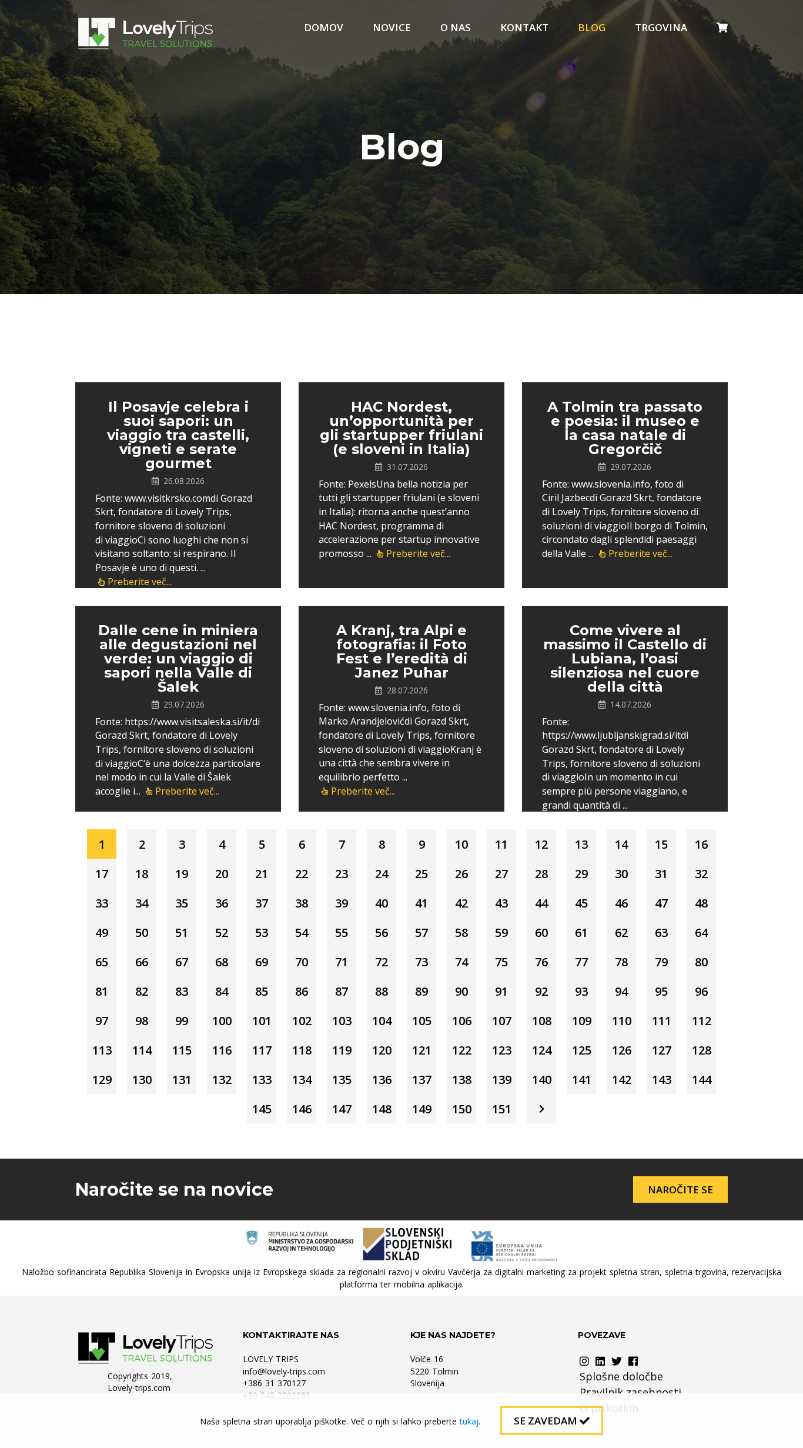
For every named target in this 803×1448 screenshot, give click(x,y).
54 (301, 932)
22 (301, 874)
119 (342, 1050)
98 (141, 1021)
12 (541, 844)
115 (182, 1050)
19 (181, 874)
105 (421, 1021)
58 (461, 932)
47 (661, 903)
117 (262, 1050)
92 (541, 991)
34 (141, 903)
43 (501, 903)
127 (661, 1050)
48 (701, 903)
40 (381, 903)
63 (661, 932)
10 (461, 844)
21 (261, 874)
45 (581, 903)
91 (501, 991)
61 (581, 932)
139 (501, 1079)
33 (101, 903)
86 (301, 991)
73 (421, 962)
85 (261, 991)
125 (581, 1050)
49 (101, 932)
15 (661, 844)
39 (341, 903)
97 (101, 1021)
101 (262, 1021)
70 (301, 962)
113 (102, 1050)
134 (302, 1079)
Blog (591, 27)
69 (261, 962)
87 (341, 991)
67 (181, 962)
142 (621, 1079)
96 (701, 991)
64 (701, 932)
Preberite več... (140, 581)
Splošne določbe (621, 1376)
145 (262, 1109)
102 (302, 1021)
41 (421, 903)
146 (302, 1109)
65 (101, 962)
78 (621, 962)
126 (621, 1050)
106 (461, 1021)
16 (701, 844)
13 (581, 844)
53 (261, 932)
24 (381, 874)
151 (501, 1109)
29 (581, 874)
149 (421, 1109)
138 (461, 1079)
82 (141, 991)
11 (501, 844)
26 (461, 874)
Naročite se (680, 1189)
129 (102, 1079)
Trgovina (661, 27)
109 (581, 1021)
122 (461, 1050)
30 (621, 874)
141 (581, 1079)
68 (221, 962)
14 (621, 844)
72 (381, 962)
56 (381, 932)
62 (621, 932)
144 (701, 1079)
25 (421, 874)
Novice (392, 27)
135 (342, 1079)
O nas (455, 27)
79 (661, 962)
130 (142, 1079)
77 (581, 962)
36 (221, 903)
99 (181, 1021)
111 (661, 1021)
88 (381, 991)
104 (382, 1021)
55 (341, 932)
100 (222, 1021)
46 (621, 903)
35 (181, 903)
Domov (323, 27)
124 (541, 1050)
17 (101, 874)
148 (382, 1109)
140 (541, 1079)
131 (182, 1079)
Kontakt (524, 27)
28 (541, 874)
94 (621, 991)
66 (141, 962)
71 (341, 962)
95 (661, 991)
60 (541, 932)
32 (701, 874)
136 (382, 1079)
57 (421, 932)
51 (181, 932)
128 (701, 1050)
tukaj (469, 1421)
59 (501, 932)
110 (621, 1021)
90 (461, 991)
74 (461, 962)
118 (302, 1050)
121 (421, 1050)
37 (261, 903)
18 (141, 874)
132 (222, 1079)
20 (221, 874)
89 (421, 991)
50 (141, 932)
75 (501, 962)
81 (101, 991)
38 (301, 903)
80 (701, 962)
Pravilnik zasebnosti (630, 1392)
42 (461, 903)
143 (661, 1079)
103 (342, 1021)
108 (541, 1021)
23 (341, 874)
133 (262, 1079)
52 (221, 932)
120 (382, 1050)
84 (221, 991)
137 (421, 1079)
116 (222, 1050)
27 (501, 874)
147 (342, 1109)
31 (661, 874)
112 (701, 1021)
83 (181, 991)
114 (142, 1050)
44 (541, 903)
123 (501, 1050)
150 (461, 1109)
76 (541, 962)
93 (581, 991)
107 (501, 1021)
